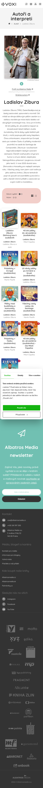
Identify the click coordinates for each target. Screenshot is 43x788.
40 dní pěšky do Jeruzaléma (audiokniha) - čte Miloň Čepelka (29, 343)
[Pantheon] (28, 713)
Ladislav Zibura (9, 242)
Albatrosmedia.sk (9, 581)
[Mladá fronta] (11, 744)
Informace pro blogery (11, 555)
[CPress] (15, 664)
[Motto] (32, 629)
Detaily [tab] (20, 375)
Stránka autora (21, 95)
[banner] (11, 4)
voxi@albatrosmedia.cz (16, 520)
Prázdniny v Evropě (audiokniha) (10, 270)
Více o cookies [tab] (34, 375)
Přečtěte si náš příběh (10, 563)
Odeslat (21, 499)
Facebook (11, 604)
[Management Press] (29, 664)
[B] (9, 328)
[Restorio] (32, 756)
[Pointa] (15, 728)
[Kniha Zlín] (21, 695)
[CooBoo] (21, 629)
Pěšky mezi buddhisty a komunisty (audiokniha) (10, 307)
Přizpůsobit (20, 415)
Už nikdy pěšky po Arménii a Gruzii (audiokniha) (29, 272)
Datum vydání (11, 194)
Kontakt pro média (9, 551)
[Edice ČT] (30, 702)
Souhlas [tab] (7, 375)
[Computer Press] (30, 652)
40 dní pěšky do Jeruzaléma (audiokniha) (29, 232)
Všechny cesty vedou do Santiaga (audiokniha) (29, 307)
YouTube (10, 609)
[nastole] (15, 652)
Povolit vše (21, 408)
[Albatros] (10, 629)
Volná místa (7, 559)
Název (8, 197)
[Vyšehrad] (14, 702)
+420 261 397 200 (14, 525)
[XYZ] (15, 639)
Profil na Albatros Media (21, 89)
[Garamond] (29, 744)
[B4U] (21, 672)
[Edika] (28, 639)
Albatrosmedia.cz (9, 577)
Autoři (16, 24)
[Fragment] (21, 680)
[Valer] (30, 728)
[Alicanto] (21, 687)
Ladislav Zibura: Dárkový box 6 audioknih (10, 234)
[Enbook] (21, 766)
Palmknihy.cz (7, 586)
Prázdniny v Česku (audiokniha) (10, 340)
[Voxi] (15, 713)
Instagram (11, 599)
